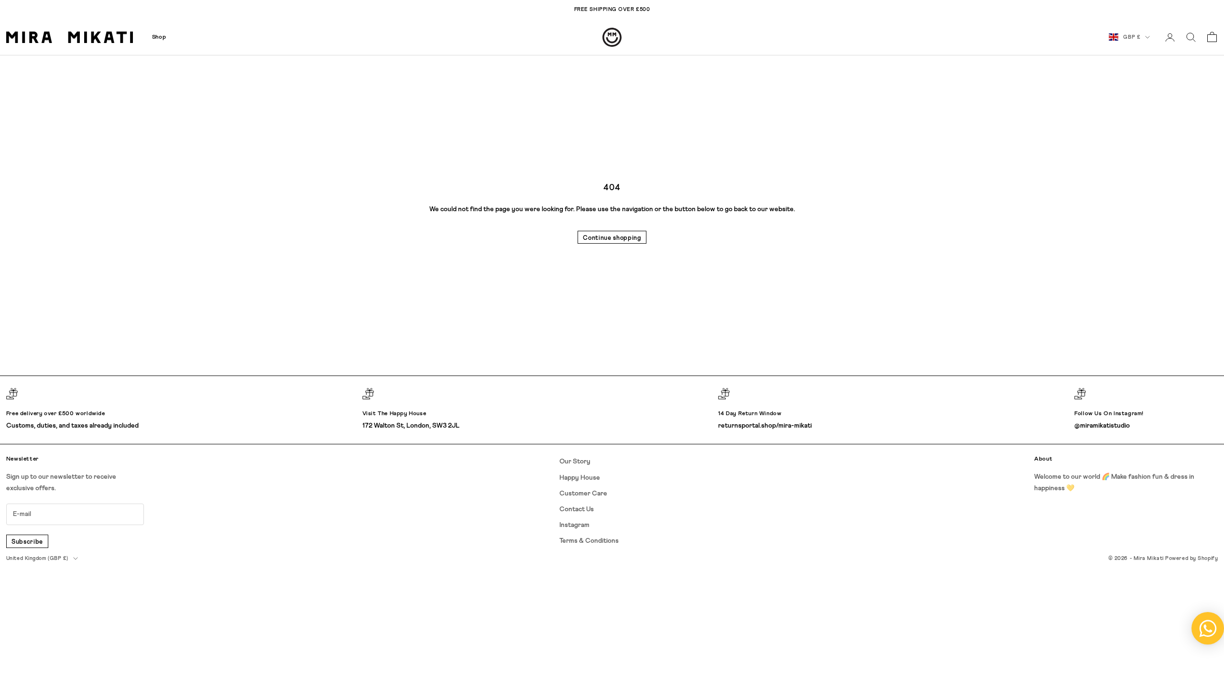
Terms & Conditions (589, 541)
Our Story (574, 461)
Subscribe (27, 542)
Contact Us (576, 509)
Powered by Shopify (1191, 558)
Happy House (579, 477)
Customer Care (583, 493)
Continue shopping (612, 238)
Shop (159, 37)
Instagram (574, 525)
